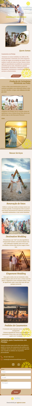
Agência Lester (21, 402)
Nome (2, 369)
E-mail (3, 375)
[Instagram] (13, 364)
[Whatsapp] (18, 364)
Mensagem (4, 380)
